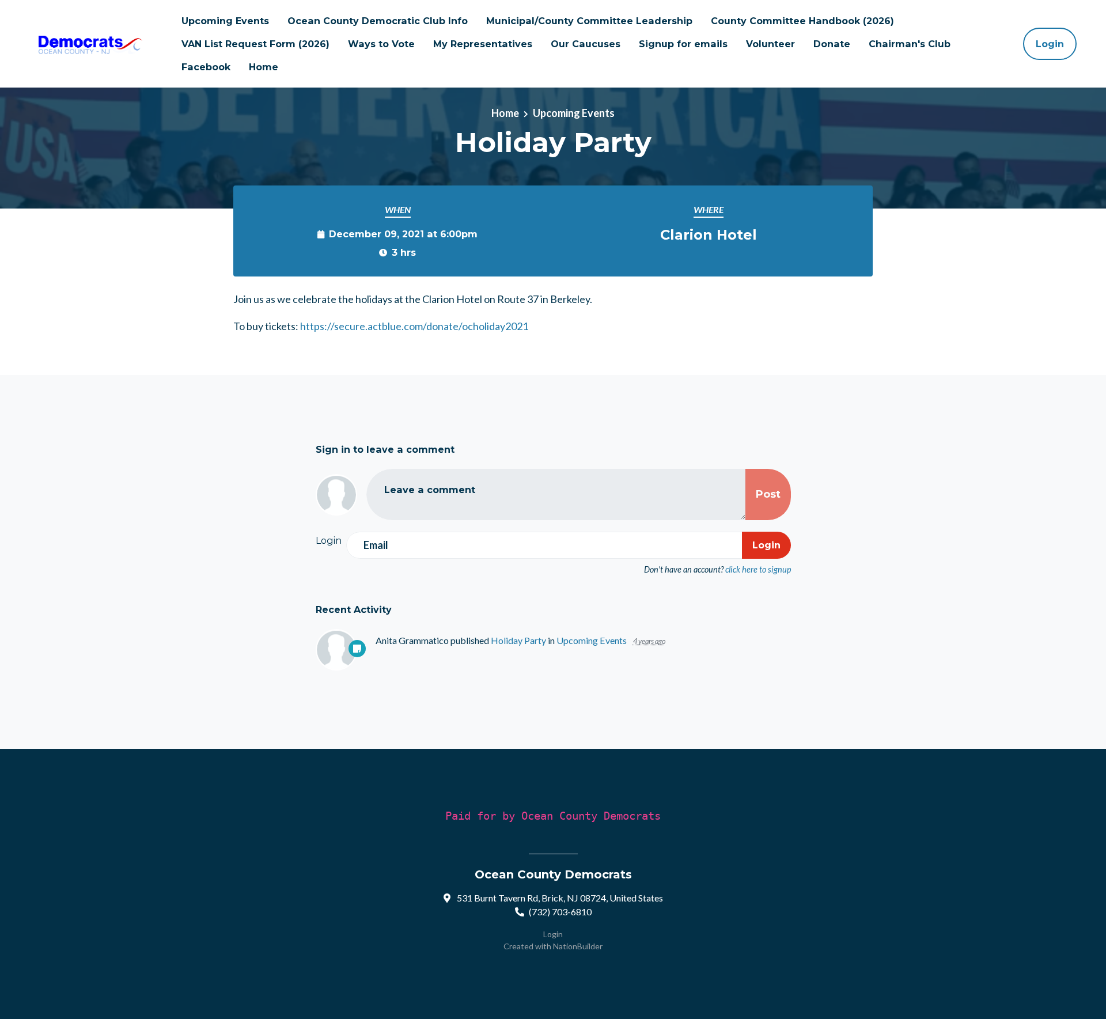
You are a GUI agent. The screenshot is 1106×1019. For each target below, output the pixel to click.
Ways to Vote (381, 44)
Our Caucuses (585, 44)
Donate (831, 44)
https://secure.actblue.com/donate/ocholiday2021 (414, 326)
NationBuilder (578, 946)
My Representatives (482, 44)
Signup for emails (683, 44)
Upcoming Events (225, 20)
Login (1050, 44)
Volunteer (770, 44)
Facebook (205, 67)
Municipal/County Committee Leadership (589, 20)
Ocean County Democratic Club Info (377, 20)
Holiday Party (518, 640)
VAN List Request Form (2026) (255, 44)
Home (263, 67)
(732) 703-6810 (560, 911)
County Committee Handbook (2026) (802, 20)
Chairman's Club (909, 44)
